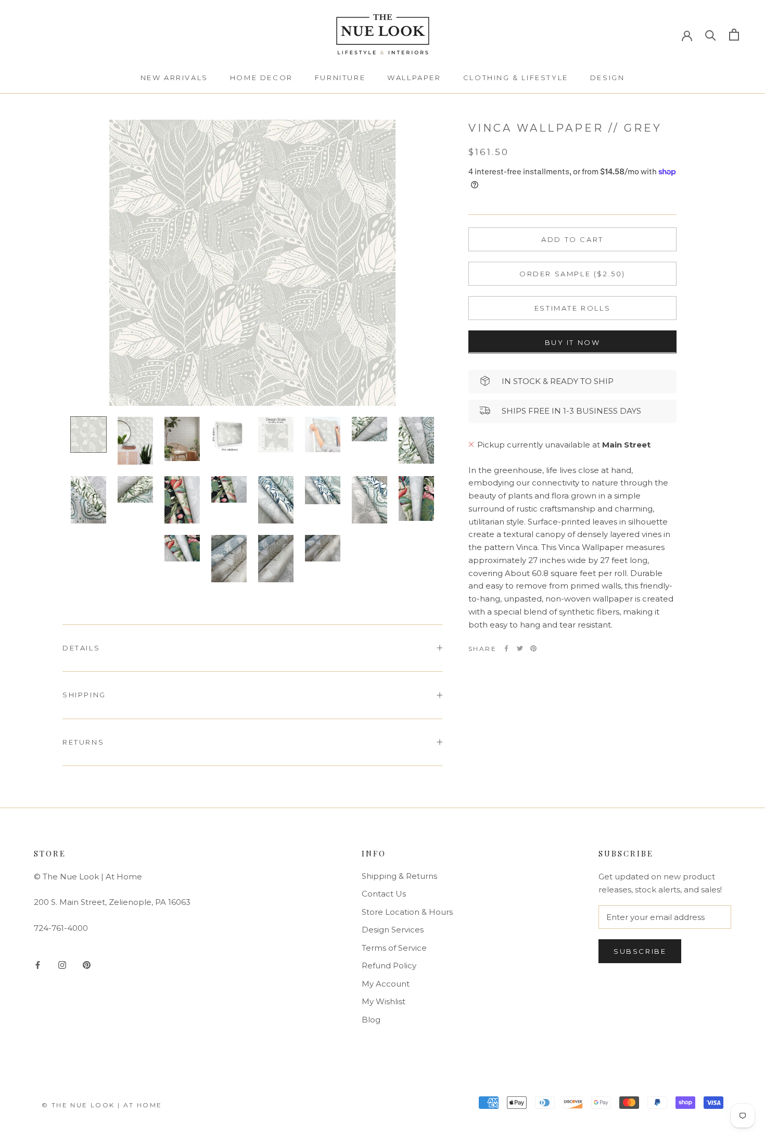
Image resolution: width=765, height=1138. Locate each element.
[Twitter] (520, 648)
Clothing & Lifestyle (515, 77)
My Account (386, 984)
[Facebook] (506, 648)
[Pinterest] (533, 648)
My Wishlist (383, 1001)
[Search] (710, 34)
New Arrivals (174, 77)
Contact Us (384, 894)
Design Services (393, 930)
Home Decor (261, 77)
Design (607, 77)
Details (81, 648)
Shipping (84, 695)
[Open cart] (734, 35)
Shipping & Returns (399, 876)
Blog (371, 1020)
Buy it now (573, 342)
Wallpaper (414, 77)
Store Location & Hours (407, 912)
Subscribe (640, 951)
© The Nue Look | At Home (102, 1105)
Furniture (340, 77)
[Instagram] (62, 964)
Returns (83, 742)
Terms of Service (394, 948)
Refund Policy (389, 965)
